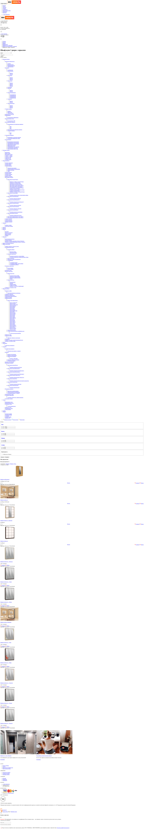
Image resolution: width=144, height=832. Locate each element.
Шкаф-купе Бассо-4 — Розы (5, 642)
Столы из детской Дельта (15, 190)
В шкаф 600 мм (13, 95)
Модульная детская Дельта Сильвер (17, 185)
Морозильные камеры (12, 144)
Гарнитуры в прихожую (9, 345)
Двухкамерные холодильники (13, 143)
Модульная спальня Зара (12, 382)
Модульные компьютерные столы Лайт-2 (15, 217)
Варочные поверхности (10, 61)
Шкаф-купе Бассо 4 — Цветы (6, 602)
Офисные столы (8, 334)
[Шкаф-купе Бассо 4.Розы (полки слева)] (9, 640)
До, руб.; (3, 427)
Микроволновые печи (9, 118)
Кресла (4, 229)
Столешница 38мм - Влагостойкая (16, 263)
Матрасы (5, 236)
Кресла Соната (13, 328)
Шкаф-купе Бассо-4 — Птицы (6, 703)
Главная (4, 41)
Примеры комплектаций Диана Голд (17, 377)
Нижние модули (11, 279)
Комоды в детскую (8, 176)
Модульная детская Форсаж (13, 196)
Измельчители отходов (9, 114)
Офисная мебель (6, 288)
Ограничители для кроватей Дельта (17, 187)
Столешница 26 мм (13, 262)
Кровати (7, 352)
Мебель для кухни (6, 244)
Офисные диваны (8, 297)
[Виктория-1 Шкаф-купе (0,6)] (19, 477)
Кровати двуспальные (12, 354)
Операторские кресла (12, 330)
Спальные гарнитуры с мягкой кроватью (15, 397)
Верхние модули (11, 273)
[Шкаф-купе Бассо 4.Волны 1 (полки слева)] (9, 721)
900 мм (11, 74)
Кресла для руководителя (13, 300)
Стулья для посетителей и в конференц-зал (16, 331)
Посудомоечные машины (10, 122)
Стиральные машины (9, 135)
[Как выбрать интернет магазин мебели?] (54, 753)
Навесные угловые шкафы (15, 276)
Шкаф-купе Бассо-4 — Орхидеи (6, 682)
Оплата (4, 6)
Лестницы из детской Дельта (15, 183)
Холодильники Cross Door (13, 147)
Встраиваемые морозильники (13, 141)
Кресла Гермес (13, 313)
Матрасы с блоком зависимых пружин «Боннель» (14, 241)
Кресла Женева (13, 317)
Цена (15, 463)
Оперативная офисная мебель (10, 296)
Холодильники (8, 139)
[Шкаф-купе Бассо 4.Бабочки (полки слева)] (9, 620)
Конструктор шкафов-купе (8, 767)
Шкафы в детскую (8, 221)
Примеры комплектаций (14, 387)
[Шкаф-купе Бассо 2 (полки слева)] (9, 539)
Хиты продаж (15, 419)
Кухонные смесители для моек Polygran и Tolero (19, 257)
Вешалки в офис (8, 290)
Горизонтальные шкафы (14, 275)
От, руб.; (3, 426)
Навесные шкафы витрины (15, 277)
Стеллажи (7, 415)
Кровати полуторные (12, 356)
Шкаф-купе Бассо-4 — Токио (6, 581)
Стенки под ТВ (8, 157)
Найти (2, 56)
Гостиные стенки (6, 150)
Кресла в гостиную (8, 232)
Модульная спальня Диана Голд (14, 375)
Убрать (142, 483)
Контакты (4, 12)
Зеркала (4, 227)
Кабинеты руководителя (9, 295)
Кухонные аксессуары (9, 247)
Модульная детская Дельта (13, 179)
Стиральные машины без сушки (14, 138)
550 (10, 127)
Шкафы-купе (5, 44)
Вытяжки (7, 67)
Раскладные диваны (9, 226)
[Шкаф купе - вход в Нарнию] (18, 753)
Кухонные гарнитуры (9, 265)
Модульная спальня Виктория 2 (14, 371)
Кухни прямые (10, 268)
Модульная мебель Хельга (13, 213)
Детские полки (8, 173)
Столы (4, 399)
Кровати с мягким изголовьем (13, 359)
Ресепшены (7, 339)
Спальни (5, 346)
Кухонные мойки (11, 249)
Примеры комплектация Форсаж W (17, 201)
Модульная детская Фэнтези (13, 203)
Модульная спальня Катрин (13, 385)
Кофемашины (8, 115)
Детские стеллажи (8, 174)
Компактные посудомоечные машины (15, 129)
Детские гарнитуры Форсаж (15, 198)
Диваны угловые (8, 225)
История (4, 778)
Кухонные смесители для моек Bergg (17, 256)
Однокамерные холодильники (13, 146)
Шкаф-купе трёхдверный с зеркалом (10, 46)
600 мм (11, 73)
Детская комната (6, 160)
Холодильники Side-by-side (13, 148)
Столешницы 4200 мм (14, 264)
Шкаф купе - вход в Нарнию (5, 755)
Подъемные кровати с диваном (14, 393)
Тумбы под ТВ (8, 158)
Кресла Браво (12, 309)
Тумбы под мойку (13, 285)
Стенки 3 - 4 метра (8, 156)
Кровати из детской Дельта (15, 182)
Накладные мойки (13, 252)
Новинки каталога (7, 419)
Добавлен (12, 463)
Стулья (4, 410)
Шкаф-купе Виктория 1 (5, 479)
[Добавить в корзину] (1, 483)
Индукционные (11, 64)
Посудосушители (11, 258)
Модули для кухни (9, 271)
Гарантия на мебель (6, 772)
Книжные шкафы (8, 413)
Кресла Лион (12, 322)
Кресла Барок (12, 306)
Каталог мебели (6, 765)
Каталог (4, 5)
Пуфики (6, 235)
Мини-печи (10, 112)
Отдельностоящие (11, 130)
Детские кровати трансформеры (14, 169)
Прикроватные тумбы (9, 394)
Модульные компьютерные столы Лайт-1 (15, 216)
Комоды (4, 228)
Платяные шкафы (8, 414)
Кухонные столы (8, 270)
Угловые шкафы (8, 416)
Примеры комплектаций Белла (16, 367)
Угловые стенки (8, 159)
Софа (9, 171)
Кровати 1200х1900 (13, 358)
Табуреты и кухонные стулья (10, 287)
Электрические (10, 66)
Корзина (4, 811)
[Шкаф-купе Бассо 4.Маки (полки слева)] (9, 660)
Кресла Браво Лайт (13, 310)
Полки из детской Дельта (15, 188)
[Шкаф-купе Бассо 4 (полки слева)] (9, 498)
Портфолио (5, 11)
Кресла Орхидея (13, 325)
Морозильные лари (11, 145)
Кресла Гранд (12, 314)
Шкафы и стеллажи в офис (10, 341)
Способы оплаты (10, 793)
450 (10, 126)
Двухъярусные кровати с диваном (14, 351)
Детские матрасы (8, 172)
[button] (72, 424)
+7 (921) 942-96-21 (6, 14)
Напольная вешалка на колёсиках (14, 293)
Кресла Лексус (13, 321)
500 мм (11, 77)
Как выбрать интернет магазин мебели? (44, 755)
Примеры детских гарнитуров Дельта (17, 189)
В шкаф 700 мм (13, 96)
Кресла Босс (12, 308)
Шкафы (4, 43)
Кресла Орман (12, 324)
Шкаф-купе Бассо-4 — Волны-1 (6, 723)
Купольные (10, 75)
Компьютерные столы (9, 403)
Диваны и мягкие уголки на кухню (12, 246)
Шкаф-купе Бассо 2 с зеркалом (6, 520)
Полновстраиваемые (12, 92)
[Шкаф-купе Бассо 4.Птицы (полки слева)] (9, 701)
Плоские (9, 88)
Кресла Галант (13, 312)
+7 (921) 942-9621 (3, 33)
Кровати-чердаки (11, 170)
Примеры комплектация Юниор (16, 212)
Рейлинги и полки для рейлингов (14, 259)
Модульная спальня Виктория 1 (14, 368)
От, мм (2, 433)
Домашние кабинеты (9, 294)
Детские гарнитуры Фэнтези (15, 205)
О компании (5, 9)
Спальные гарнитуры (9, 395)
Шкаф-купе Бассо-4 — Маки (5, 662)
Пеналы (11, 283)
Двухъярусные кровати (12, 168)
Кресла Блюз (12, 307)
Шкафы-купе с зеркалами (7, 45)
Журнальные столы (9, 402)
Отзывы (4, 8)
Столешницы (10, 260)
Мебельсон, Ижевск (7, 454)
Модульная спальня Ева (12, 378)
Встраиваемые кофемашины (13, 117)
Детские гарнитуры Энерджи (15, 208)
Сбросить (2, 457)
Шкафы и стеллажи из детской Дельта (17, 191)
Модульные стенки (8, 154)
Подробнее (2, 759)
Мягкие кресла (8, 234)
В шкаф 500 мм (13, 94)
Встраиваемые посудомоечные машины (15, 124)
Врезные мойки (13, 251)
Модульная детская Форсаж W (14, 199)
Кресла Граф (12, 315)
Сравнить (138, 483)
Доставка (4, 7)
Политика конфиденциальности (63, 827)
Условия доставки (6, 773)
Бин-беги (7, 231)
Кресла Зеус (12, 318)
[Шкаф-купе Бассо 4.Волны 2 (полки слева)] (9, 559)
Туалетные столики (9, 398)
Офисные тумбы (8, 335)
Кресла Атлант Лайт (14, 304)
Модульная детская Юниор (13, 209)
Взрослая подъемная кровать (13, 391)
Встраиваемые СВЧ (11, 120)
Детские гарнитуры (9, 162)
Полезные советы (6, 774)
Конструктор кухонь (7, 10)
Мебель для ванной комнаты (8, 243)
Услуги (4, 766)
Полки (11, 278)
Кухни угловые (10, 269)
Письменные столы (9, 408)
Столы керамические (12, 406)
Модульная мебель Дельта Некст (16, 186)
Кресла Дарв (12, 316)
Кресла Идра (12, 319)
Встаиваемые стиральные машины (14, 137)
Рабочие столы (13, 284)
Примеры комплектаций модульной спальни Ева (19, 380)
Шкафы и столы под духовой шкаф (16, 286)
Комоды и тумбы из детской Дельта (17, 181)
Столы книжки (8, 409)
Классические (10, 71)
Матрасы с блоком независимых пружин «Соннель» (15, 242)
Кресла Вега (12, 311)
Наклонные (10, 80)
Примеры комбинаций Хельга (16, 215)
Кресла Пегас (12, 326)
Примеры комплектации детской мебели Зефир (19, 195)
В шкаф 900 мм (13, 97)
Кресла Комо (12, 320)
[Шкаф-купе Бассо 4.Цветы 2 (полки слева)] (9, 600)
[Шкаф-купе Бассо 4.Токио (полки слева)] (9, 579)
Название (8, 463)
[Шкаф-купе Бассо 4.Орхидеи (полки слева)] (9, 681)
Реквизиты (5, 779)
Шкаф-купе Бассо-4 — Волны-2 (6, 561)
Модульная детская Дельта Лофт (16, 184)
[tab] (72, 424)
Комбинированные (11, 65)
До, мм (2, 434)
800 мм (11, 85)
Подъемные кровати (11, 360)
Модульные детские (9, 177)
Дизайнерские (10, 70)
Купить (68, 482)
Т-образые (10, 99)
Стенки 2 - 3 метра (8, 155)
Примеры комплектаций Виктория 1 (17, 370)
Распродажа (22, 419)
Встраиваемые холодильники (13, 142)
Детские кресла (8, 164)
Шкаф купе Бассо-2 (4, 541)
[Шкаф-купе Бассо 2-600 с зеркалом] (9, 518)
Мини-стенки (7, 153)
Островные (10, 87)
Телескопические (11, 103)
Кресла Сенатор (13, 327)
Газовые (9, 63)
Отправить (7, 457)
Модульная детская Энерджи (13, 206)
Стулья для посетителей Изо (15, 333)
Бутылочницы (12, 282)
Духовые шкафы (8, 108)
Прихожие (5, 343)
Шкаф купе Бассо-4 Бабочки (5, 622)
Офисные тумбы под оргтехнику (14, 337)
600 (10, 128)
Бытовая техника (6, 59)
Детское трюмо (8, 175)
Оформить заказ (14, 811)
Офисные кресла (8, 298)
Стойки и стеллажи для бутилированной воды (14, 340)
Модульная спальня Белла (13, 365)
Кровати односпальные (12, 355)
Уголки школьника (8, 220)
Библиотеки (7, 152)
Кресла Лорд (12, 323)
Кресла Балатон (13, 305)
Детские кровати (8, 165)
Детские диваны (8, 163)
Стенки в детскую (8, 218)
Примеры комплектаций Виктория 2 (17, 374)
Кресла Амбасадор (13, 302)
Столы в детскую (8, 219)
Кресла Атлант (13, 303)
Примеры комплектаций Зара (15, 384)
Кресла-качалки (8, 233)
